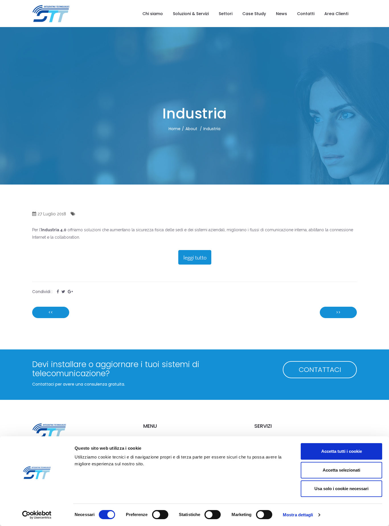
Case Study (254, 14)
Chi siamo (152, 14)
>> (338, 312)
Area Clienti (336, 14)
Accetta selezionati (341, 470)
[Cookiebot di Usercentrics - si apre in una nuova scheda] (37, 515)
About (191, 129)
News (281, 14)
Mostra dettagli (298, 514)
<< (50, 312)
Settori (225, 14)
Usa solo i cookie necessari (341, 488)
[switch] (160, 514)
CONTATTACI (320, 369)
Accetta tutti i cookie (341, 451)
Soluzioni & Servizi (191, 14)
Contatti (305, 14)
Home (175, 129)
